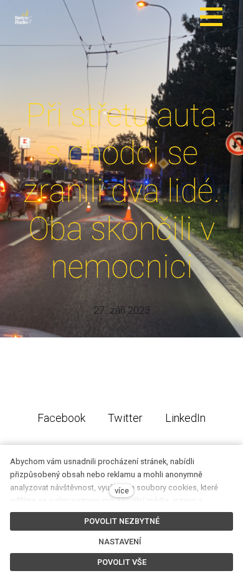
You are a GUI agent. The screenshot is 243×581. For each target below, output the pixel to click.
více (122, 490)
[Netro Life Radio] (23, 16)
